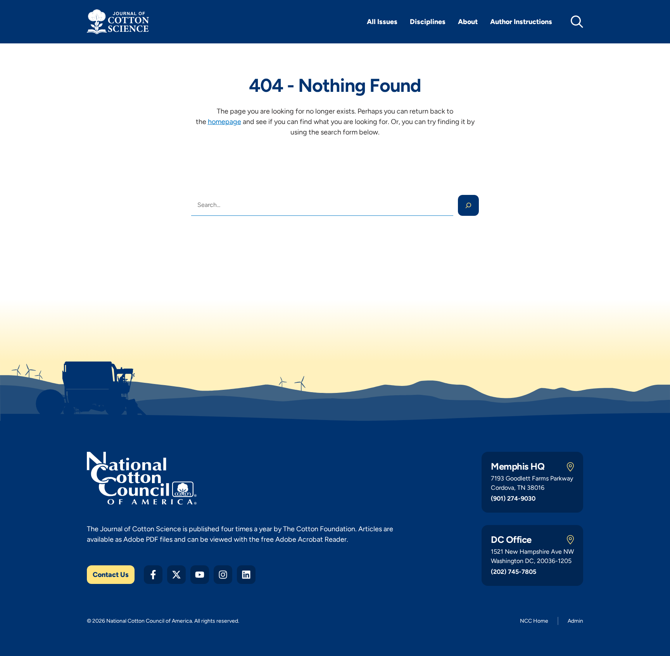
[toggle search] (577, 21)
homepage (224, 121)
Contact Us (111, 574)
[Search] (468, 205)
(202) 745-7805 (513, 571)
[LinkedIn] (246, 574)
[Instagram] (223, 574)
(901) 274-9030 (513, 498)
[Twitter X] (176, 574)
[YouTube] (199, 574)
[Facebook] (153, 574)
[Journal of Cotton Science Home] (118, 21)
